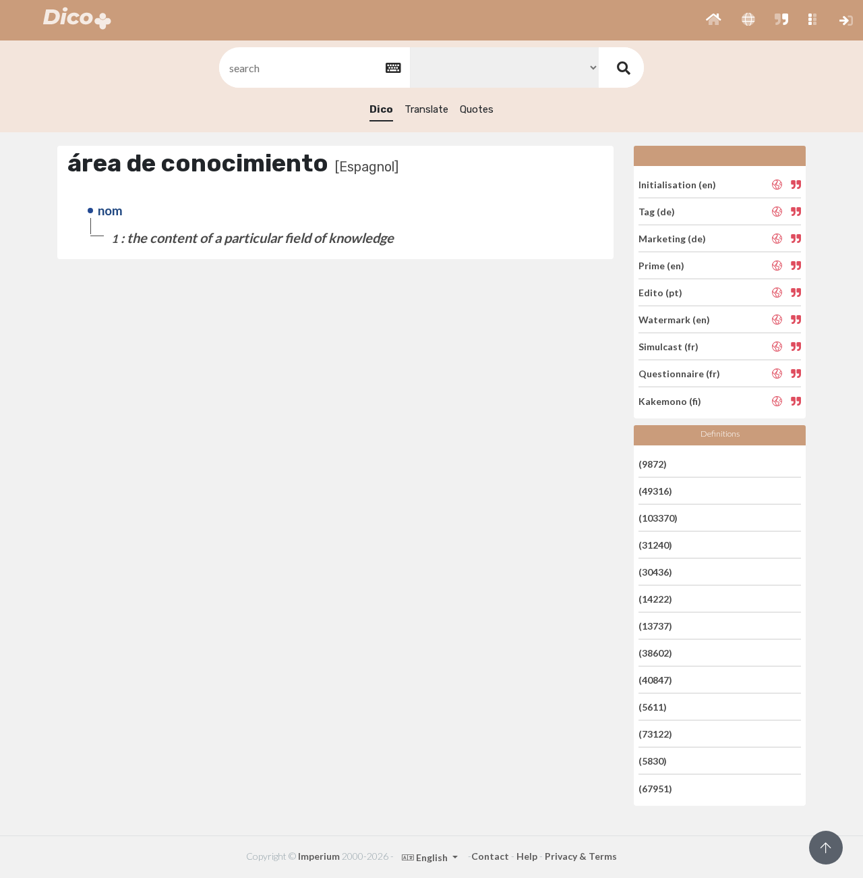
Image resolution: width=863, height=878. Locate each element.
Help (526, 856)
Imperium (319, 856)
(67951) (655, 788)
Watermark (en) (674, 319)
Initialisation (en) (677, 184)
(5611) (652, 707)
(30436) (655, 572)
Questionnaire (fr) (679, 373)
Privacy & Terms (581, 856)
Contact (490, 856)
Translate (426, 109)
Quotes (477, 109)
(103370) (658, 518)
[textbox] (313, 68)
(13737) (655, 626)
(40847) (655, 680)
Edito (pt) (660, 292)
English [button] (432, 857)
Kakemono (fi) (669, 400)
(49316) (655, 491)
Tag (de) (656, 211)
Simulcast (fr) (668, 346)
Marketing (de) (672, 238)
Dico (381, 109)
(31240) (655, 545)
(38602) (655, 653)
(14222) (655, 599)
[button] (714, 20)
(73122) (655, 734)
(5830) (652, 761)
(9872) (652, 463)
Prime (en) (661, 265)
